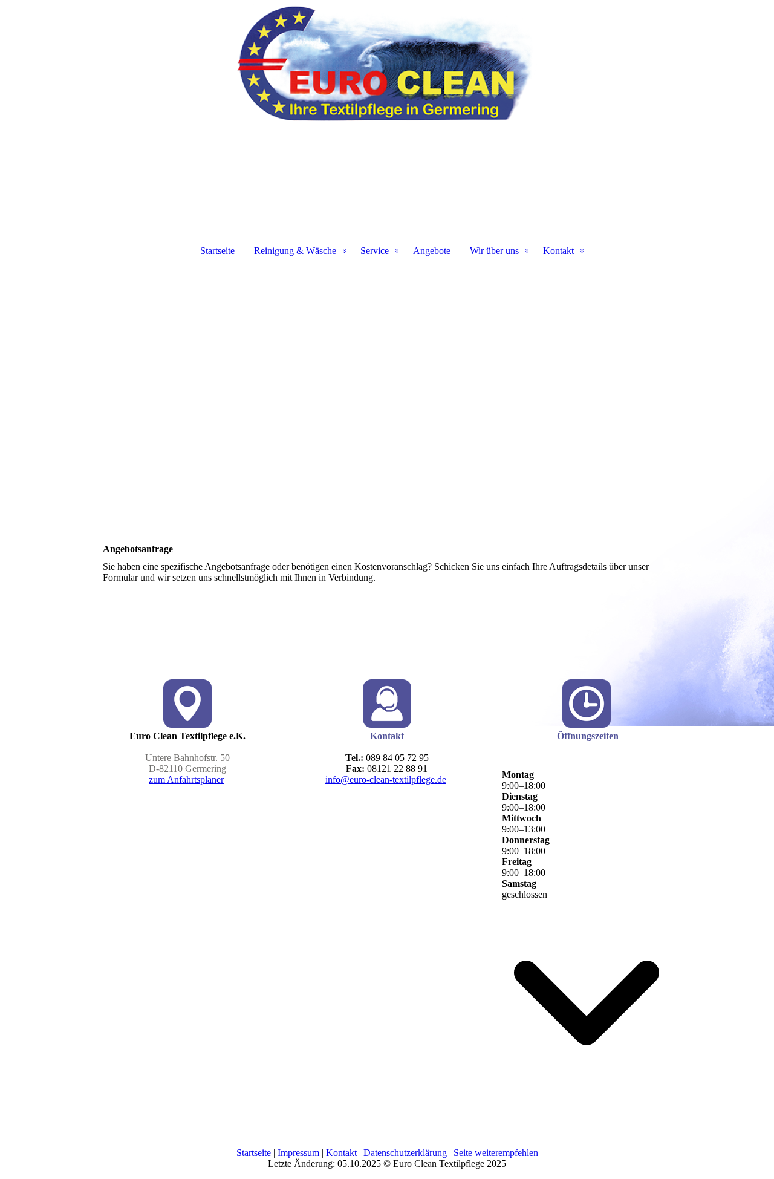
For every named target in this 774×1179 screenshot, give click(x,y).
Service (374, 251)
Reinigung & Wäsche (295, 251)
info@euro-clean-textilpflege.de (385, 779)
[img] (387, 60)
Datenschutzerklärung (406, 1153)
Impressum (300, 1153)
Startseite (217, 251)
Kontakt (558, 251)
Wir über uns (494, 251)
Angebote (431, 251)
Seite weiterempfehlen (496, 1153)
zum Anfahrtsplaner (186, 779)
